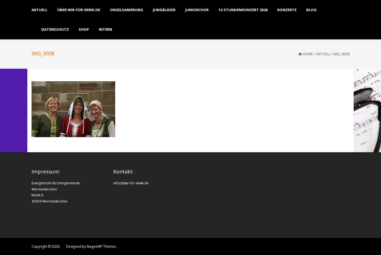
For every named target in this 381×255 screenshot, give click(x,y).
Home (308, 53)
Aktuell (323, 53)
